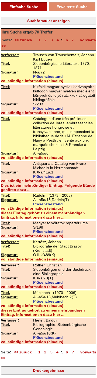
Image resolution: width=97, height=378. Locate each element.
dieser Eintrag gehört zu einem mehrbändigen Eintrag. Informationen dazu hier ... (43, 215)
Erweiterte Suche (72, 7)
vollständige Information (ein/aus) (32, 81)
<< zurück (25, 40)
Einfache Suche (23, 7)
